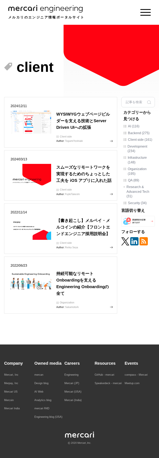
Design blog (41, 383)
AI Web (38, 391)
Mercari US (11, 391)
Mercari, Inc (11, 374)
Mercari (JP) (71, 383)
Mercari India (12, 408)
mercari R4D (41, 408)
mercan (38, 374)
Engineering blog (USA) (48, 416)
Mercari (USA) (72, 391)
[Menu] (145, 12)
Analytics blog (42, 400)
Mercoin (9, 400)
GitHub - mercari (104, 374)
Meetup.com (132, 383)
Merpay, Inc (11, 383)
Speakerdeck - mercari (108, 383)
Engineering (71, 374)
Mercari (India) (73, 400)
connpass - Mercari (136, 374)
